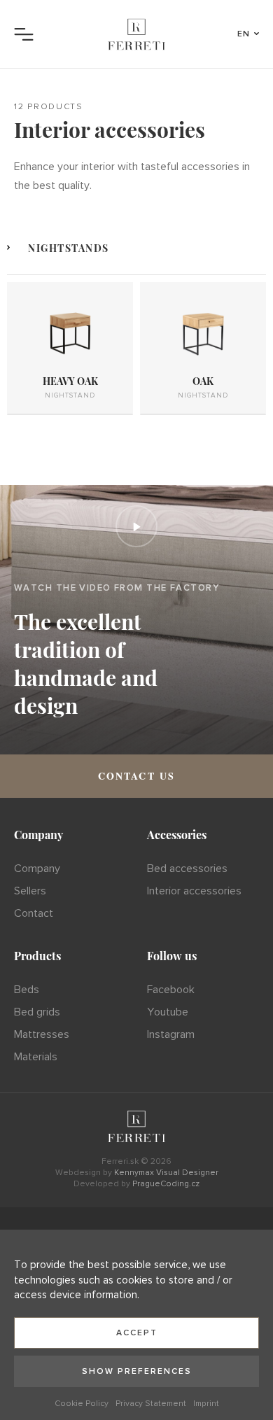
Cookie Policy (81, 1403)
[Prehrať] (136, 526)
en (244, 34)
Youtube (167, 1012)
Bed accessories (187, 869)
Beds (26, 990)
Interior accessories (194, 891)
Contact (33, 913)
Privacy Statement (150, 1403)
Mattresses (41, 1034)
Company (37, 869)
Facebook (171, 990)
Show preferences (137, 1371)
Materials (35, 1057)
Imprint (206, 1403)
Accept (137, 1333)
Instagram (171, 1034)
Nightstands (68, 248)
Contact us (137, 775)
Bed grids (37, 1012)
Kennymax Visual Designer (166, 1172)
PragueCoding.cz (166, 1184)
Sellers (30, 891)
